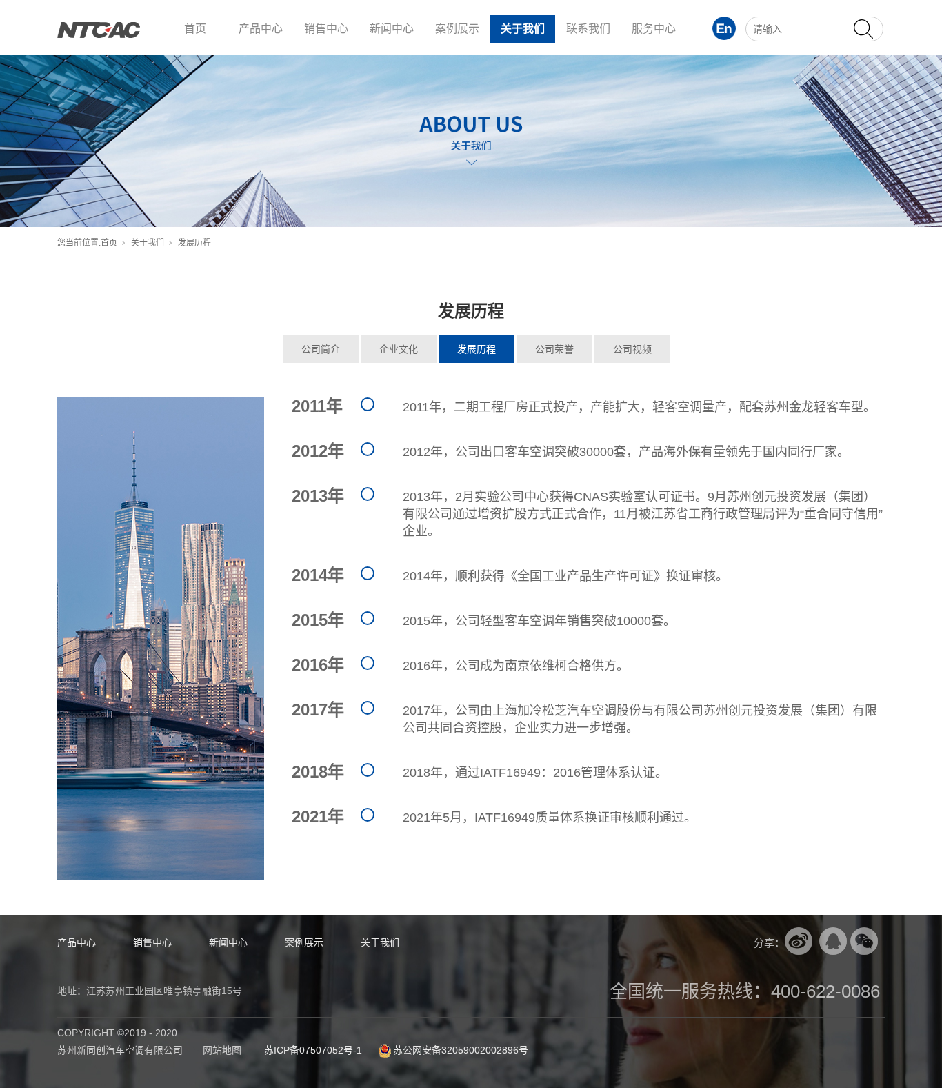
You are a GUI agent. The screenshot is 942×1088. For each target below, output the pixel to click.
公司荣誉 (554, 349)
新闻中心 (392, 28)
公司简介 (320, 349)
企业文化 (398, 349)
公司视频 (632, 349)
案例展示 (457, 28)
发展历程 (476, 349)
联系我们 (588, 28)
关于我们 (523, 28)
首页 (195, 28)
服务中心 (654, 28)
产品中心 (261, 28)
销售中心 (326, 28)
